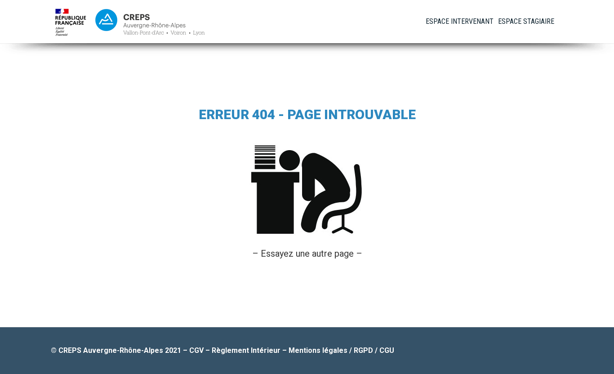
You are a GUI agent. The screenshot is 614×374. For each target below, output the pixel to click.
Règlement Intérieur (246, 350)
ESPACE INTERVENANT (460, 21)
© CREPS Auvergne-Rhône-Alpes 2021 (117, 350)
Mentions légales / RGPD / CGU (341, 350)
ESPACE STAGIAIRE (526, 21)
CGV (196, 350)
